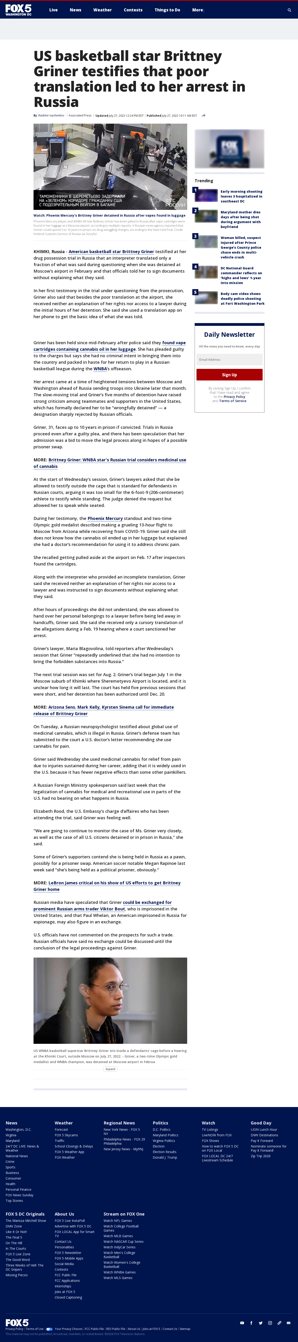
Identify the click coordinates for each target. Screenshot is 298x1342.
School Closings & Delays (74, 1146)
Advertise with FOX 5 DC (73, 1226)
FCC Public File (66, 1275)
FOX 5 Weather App (69, 1152)
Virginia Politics (164, 1140)
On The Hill (14, 1243)
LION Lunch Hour (264, 1129)
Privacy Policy (234, 397)
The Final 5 (14, 1237)
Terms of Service (232, 401)
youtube (242, 1323)
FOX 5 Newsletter (68, 1252)
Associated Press (80, 115)
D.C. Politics (161, 1129)
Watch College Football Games (121, 1228)
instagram (270, 1323)
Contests (61, 1269)
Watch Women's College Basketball (122, 1264)
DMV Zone (14, 1226)
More (197, 10)
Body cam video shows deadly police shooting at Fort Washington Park (242, 298)
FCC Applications (67, 1280)
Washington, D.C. (18, 1129)
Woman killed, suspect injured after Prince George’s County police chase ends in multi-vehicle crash (241, 247)
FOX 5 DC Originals (25, 1214)
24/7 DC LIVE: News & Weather (22, 1148)
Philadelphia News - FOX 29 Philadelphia (124, 1141)
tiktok (279, 1323)
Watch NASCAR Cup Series (124, 1241)
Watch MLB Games (118, 1236)
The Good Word (18, 1259)
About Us (64, 1214)
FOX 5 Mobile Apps (69, 1258)
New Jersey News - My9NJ (123, 1149)
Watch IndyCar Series (119, 1247)
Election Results (164, 1152)
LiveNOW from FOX (217, 1135)
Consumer (13, 1178)
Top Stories (14, 1200)
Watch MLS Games (118, 1278)
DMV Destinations (264, 1135)
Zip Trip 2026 (261, 1156)
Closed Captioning (68, 1297)
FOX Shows (210, 1140)
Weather (64, 1123)
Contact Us (63, 1241)
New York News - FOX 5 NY (122, 1131)
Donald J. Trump (165, 1157)
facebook (251, 1323)
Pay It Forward (262, 1140)
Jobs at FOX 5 (65, 1291)
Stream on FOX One (124, 1214)
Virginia (11, 1135)
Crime (10, 1161)
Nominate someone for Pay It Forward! (269, 1148)
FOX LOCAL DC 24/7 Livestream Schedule (217, 1158)
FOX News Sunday (19, 1195)
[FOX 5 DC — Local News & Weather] (21, 10)
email (288, 1323)
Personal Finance (18, 1189)
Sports (10, 1167)
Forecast (61, 1129)
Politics (160, 1123)
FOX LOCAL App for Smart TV (75, 1234)
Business (12, 1172)
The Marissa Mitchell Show (26, 1220)
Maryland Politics (165, 1135)
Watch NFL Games (118, 1220)
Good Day (261, 1123)
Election (159, 1146)
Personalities (64, 1247)
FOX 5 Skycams (66, 1135)
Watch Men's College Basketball (119, 1254)
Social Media (64, 1264)
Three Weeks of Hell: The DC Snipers (25, 1267)
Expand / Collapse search (289, 10)
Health (10, 1184)
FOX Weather (65, 1157)
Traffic (59, 1140)
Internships (63, 1286)
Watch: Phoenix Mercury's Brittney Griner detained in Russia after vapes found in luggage (110, 215)
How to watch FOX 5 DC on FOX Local (220, 1148)
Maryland (13, 1140)
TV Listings (210, 1129)
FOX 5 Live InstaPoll (70, 1220)
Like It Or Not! (16, 1232)
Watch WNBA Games (120, 1272)
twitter (260, 1323)
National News (17, 1156)
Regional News (119, 1123)
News (11, 1123)
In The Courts (16, 1248)
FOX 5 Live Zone (18, 1254)
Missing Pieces (17, 1275)
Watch (208, 1123)
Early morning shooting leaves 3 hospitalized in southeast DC (241, 196)
